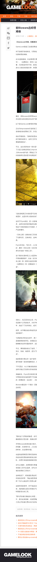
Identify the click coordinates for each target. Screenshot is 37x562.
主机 (25, 16)
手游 (18, 16)
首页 (4, 16)
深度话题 (13, 20)
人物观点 (30, 36)
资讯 (11, 16)
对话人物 (23, 20)
